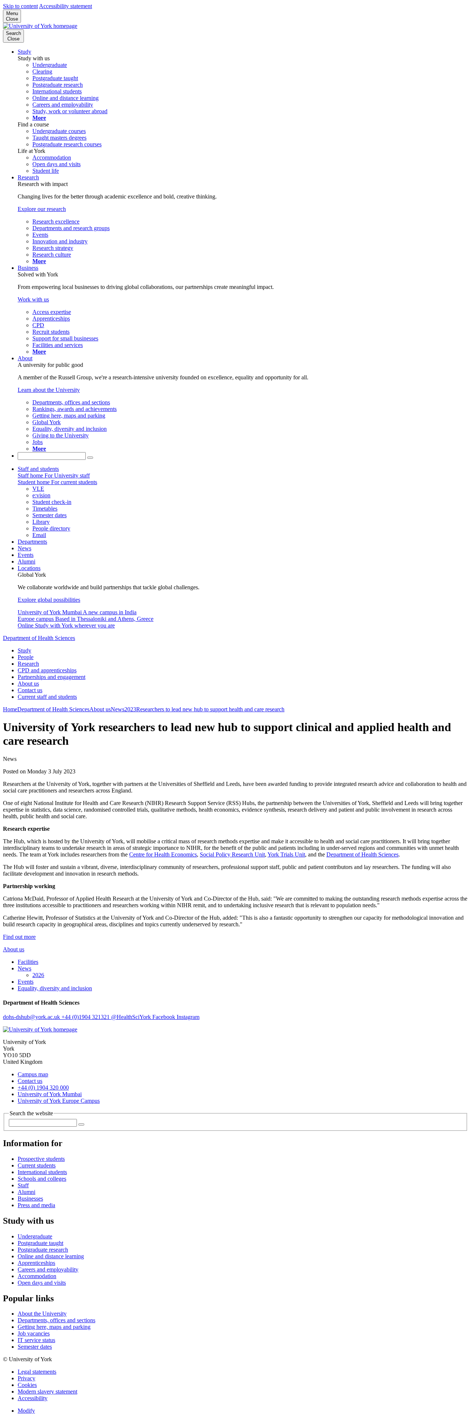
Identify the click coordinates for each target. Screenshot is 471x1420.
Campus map (33, 1074)
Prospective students (41, 1159)
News (24, 548)
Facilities (28, 962)
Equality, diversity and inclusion (55, 988)
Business (28, 268)
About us (28, 683)
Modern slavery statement (47, 1391)
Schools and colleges (42, 1179)
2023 (130, 709)
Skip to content (20, 6)
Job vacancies (34, 1333)
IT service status (36, 1340)
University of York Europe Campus (59, 1101)
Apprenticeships (36, 1263)
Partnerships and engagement (51, 677)
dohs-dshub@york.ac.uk (32, 1017)
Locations (29, 568)
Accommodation (37, 1276)
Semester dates (35, 1347)
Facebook (164, 1017)
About (25, 358)
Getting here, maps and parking (54, 1327)
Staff (23, 1185)
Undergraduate (35, 1236)
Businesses (30, 1198)
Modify (26, 1411)
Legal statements (37, 1372)
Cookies (27, 1385)
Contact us (30, 690)
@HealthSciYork (131, 1017)
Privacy (26, 1378)
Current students (37, 1165)
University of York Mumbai (50, 1094)
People (25, 657)
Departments (32, 542)
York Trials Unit (286, 854)
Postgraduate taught (40, 1243)
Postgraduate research (43, 1249)
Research (28, 177)
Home (10, 709)
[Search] (90, 458)
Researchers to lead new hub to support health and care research (210, 709)
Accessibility (32, 1398)
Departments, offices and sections (56, 1320)
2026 (38, 975)
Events (25, 555)
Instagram (188, 1017)
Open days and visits (42, 1283)
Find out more (19, 937)
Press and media (36, 1205)
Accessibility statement (65, 6)
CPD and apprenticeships (47, 670)
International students (42, 1172)
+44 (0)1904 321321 (86, 1017)
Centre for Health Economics (163, 854)
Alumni (26, 561)
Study (24, 52)
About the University (42, 1313)
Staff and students (38, 469)
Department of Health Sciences (39, 638)
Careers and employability (48, 1269)
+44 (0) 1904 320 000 (43, 1087)
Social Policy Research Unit (232, 854)
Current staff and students (47, 697)
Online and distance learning (51, 1256)
